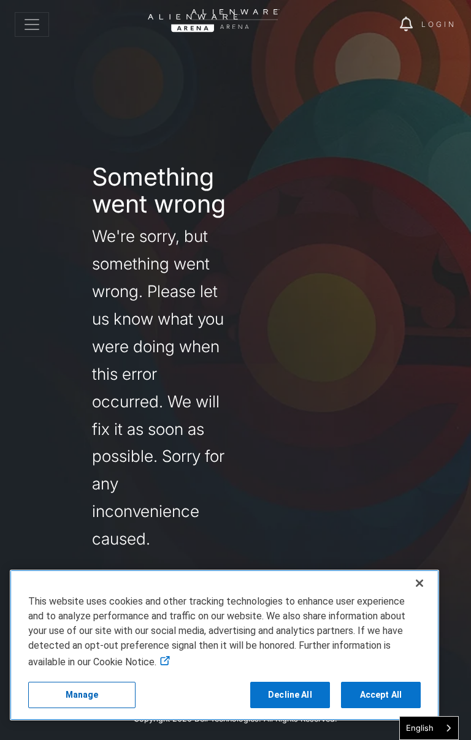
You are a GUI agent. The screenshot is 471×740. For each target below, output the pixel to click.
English (420, 728)
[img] (369, 24)
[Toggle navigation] (32, 24)
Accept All (381, 695)
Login (438, 24)
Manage (82, 695)
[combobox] (429, 728)
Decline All (290, 695)
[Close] (419, 583)
